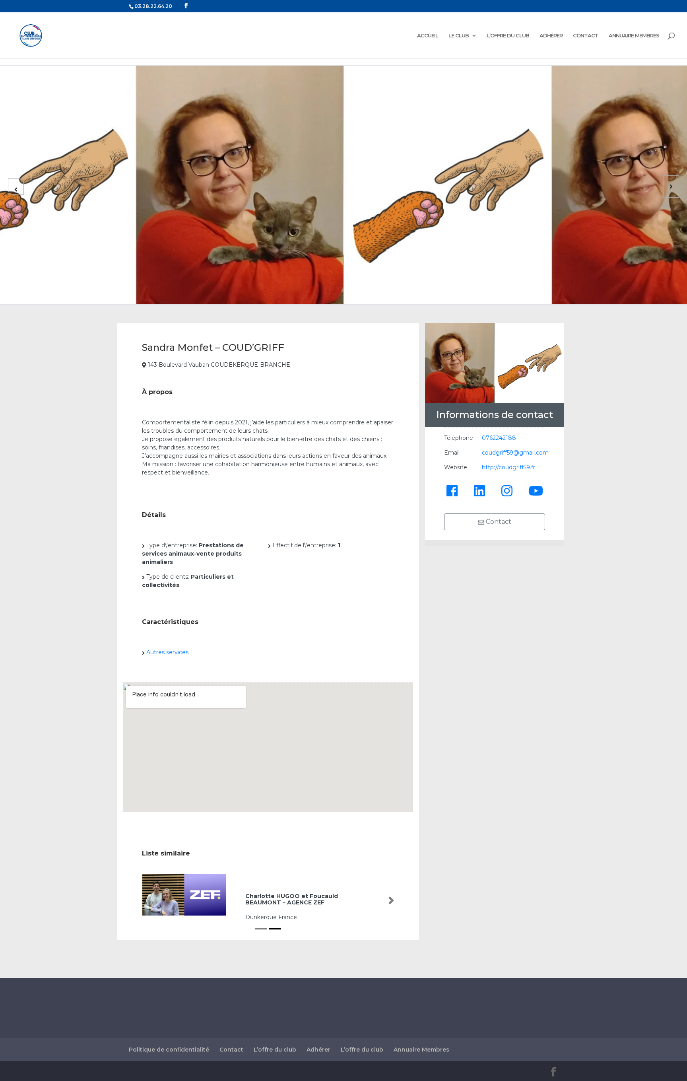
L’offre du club (275, 1049)
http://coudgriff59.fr (508, 467)
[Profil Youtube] (536, 490)
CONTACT (585, 36)
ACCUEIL (427, 36)
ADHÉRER (551, 36)
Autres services (167, 652)
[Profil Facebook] (452, 490)
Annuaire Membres (421, 1049)
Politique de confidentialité (169, 1049)
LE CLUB (458, 36)
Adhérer (318, 1049)
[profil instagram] (506, 490)
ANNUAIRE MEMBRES (634, 36)
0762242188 (499, 437)
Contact (497, 521)
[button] (145, 900)
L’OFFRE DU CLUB (508, 36)
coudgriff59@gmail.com (515, 452)
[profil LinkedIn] (479, 490)
